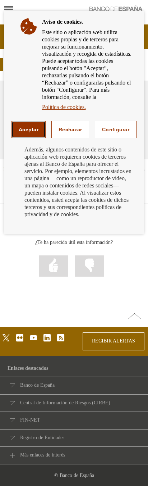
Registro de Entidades (42, 437)
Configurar (115, 129)
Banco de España (37, 385)
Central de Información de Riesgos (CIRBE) (65, 402)
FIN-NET (30, 420)
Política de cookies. (64, 107)
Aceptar (28, 129)
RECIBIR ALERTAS (113, 341)
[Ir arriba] (134, 316)
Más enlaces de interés (42, 455)
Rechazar (70, 129)
